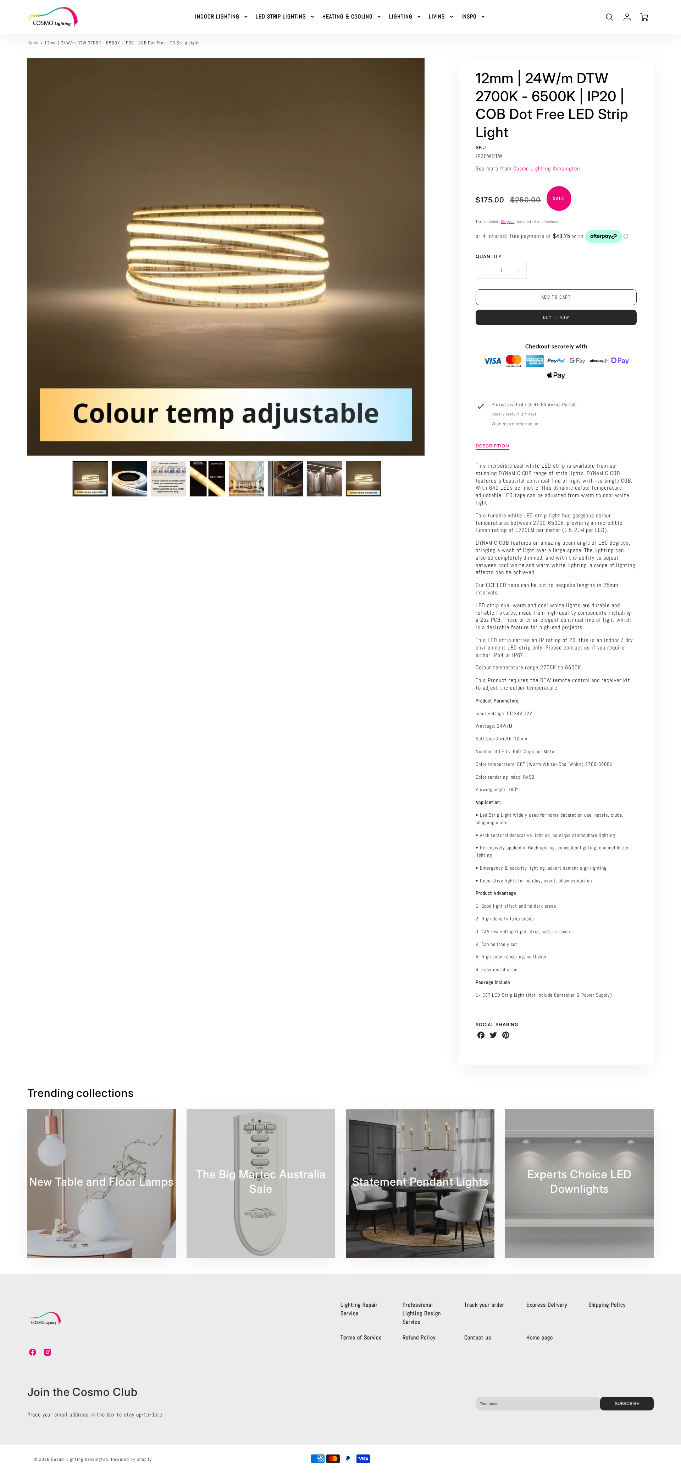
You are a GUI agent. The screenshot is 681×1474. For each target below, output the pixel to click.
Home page (539, 1337)
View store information (516, 424)
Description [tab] (492, 445)
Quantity (489, 256)
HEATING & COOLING (347, 16)
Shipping (508, 221)
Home (33, 43)
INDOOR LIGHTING (217, 16)
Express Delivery (546, 1305)
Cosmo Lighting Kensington (546, 168)
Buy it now (556, 317)
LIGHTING (401, 16)
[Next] (430, 256)
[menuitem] (222, 16)
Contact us (477, 1337)
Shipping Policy (607, 1305)
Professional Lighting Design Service (422, 1313)
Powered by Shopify (131, 1459)
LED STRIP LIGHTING (281, 16)
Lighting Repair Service (359, 1309)
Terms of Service (361, 1337)
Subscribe (627, 1403)
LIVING (437, 16)
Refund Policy (419, 1337)
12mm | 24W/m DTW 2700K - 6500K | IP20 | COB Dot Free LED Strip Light (121, 43)
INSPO (469, 16)
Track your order (484, 1305)
